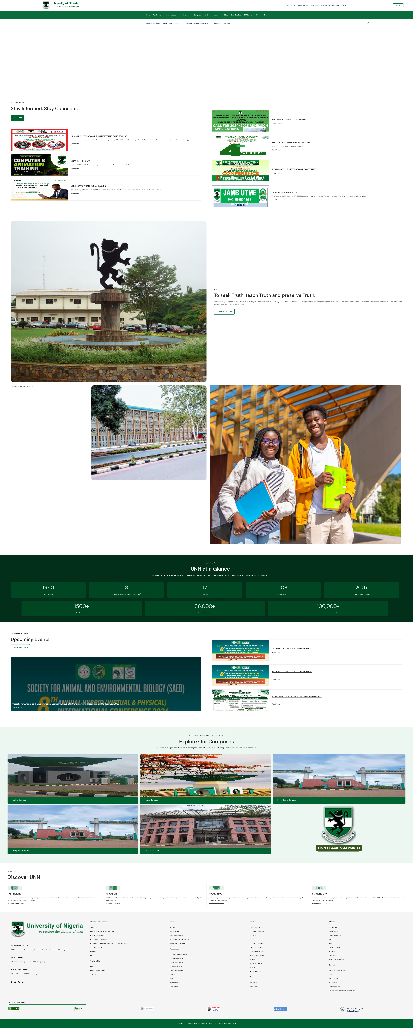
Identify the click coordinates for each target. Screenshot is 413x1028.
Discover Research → (114, 903)
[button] (17, 118)
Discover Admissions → (16, 903)
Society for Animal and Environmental (292, 648)
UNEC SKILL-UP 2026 (80, 161)
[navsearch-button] (368, 24)
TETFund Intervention (289, 5)
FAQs (322, 5)
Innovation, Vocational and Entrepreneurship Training (99, 136)
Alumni (216, 15)
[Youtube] (16, 982)
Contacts (344, 5)
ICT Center (248, 15)
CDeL (226, 15)
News (265, 15)
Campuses (198, 15)
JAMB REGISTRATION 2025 (284, 192)
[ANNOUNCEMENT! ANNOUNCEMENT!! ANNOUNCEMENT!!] (206, 57)
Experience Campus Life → (322, 903)
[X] (23, 982)
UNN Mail (327, 5)
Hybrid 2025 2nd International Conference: (294, 169)
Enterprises (314, 5)
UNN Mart (226, 24)
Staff (177, 24)
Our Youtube (215, 24)
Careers (253, 977)
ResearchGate (335, 5)
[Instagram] (19, 982)
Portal (398, 5)
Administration (171, 15)
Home (148, 15)
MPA (256, 15)
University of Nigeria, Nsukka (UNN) (89, 186)
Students (166, 24)
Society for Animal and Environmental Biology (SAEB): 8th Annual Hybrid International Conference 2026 (65, 703)
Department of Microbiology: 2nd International (296, 696)
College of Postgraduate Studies (196, 24)
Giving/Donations (303, 5)
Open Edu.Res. (236, 15)
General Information (150, 24)
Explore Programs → (216, 903)
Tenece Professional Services (226, 1023)
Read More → (76, 143)
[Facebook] (12, 982)
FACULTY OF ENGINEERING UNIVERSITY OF (291, 142)
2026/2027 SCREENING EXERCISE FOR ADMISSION (206, 83)
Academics (157, 15)
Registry (207, 15)
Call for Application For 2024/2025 (290, 119)
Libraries (185, 15)
